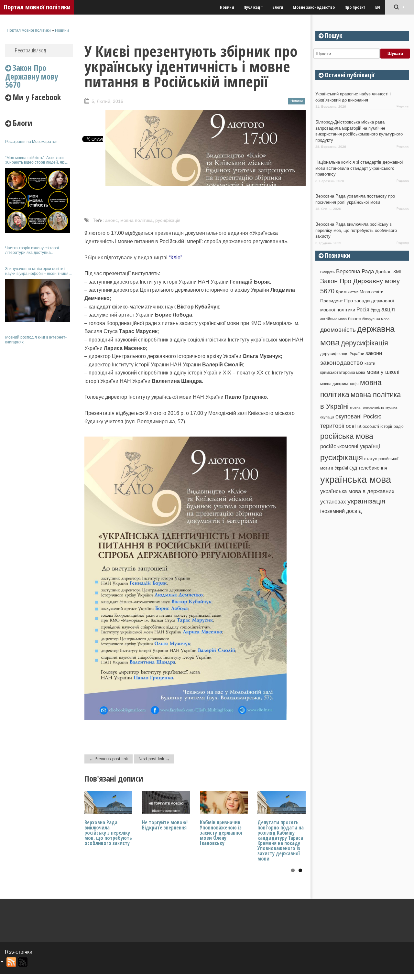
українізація (366, 501)
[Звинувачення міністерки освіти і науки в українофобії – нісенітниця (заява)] (37, 300)
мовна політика (136, 220)
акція (388, 309)
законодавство (341, 362)
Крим (341, 291)
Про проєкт (354, 7)
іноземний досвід (341, 511)
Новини (227, 7)
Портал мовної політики (37, 7)
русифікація (167, 220)
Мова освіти (371, 291)
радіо (399, 426)
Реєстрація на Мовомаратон (31, 141)
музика (391, 407)
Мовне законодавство (314, 7)
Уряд (375, 310)
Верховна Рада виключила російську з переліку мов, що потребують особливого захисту (108, 833)
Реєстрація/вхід (30, 50)
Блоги (277, 7)
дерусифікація (364, 343)
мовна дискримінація (339, 384)
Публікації (253, 7)
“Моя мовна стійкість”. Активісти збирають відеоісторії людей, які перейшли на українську (35, 160)
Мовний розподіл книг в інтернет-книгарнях (36, 339)
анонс (111, 220)
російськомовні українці (350, 446)
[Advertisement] (39, 446)
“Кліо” (175, 257)
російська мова (346, 436)
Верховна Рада (355, 271)
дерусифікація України (342, 353)
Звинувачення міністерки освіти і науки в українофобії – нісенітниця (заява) (37, 271)
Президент (331, 300)
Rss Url (11, 962)
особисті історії (377, 426)
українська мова (355, 479)
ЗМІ (397, 271)
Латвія (353, 292)
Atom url (23, 962)
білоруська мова (375, 319)
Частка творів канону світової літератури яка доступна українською (32, 250)
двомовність (338, 329)
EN (377, 7)
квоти (370, 363)
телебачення (372, 468)
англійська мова (333, 319)
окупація (327, 417)
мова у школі (382, 372)
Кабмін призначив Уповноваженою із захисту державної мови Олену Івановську (221, 833)
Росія (362, 309)
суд (353, 468)
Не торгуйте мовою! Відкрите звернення (165, 825)
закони (373, 353)
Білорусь (327, 272)
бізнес (354, 318)
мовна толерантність (367, 407)
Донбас (383, 271)
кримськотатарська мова (342, 372)
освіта (353, 426)
